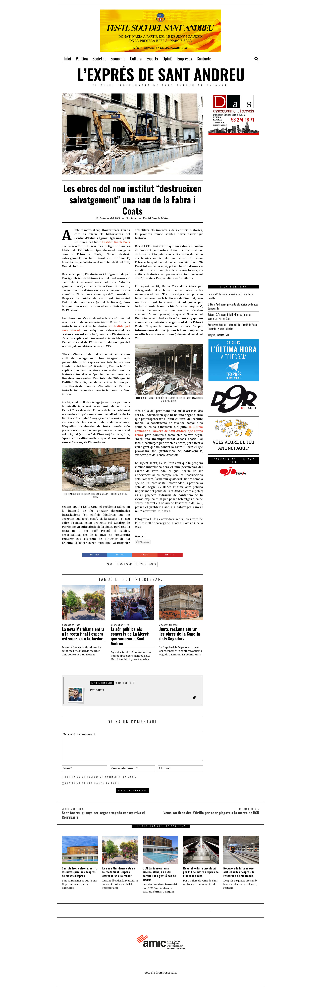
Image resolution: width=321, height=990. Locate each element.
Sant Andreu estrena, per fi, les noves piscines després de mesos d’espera (79, 872)
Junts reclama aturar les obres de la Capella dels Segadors (179, 634)
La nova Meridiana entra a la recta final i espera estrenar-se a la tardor (83, 634)
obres (152, 564)
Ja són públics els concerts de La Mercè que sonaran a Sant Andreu (130, 636)
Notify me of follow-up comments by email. (101, 776)
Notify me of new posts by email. (93, 783)
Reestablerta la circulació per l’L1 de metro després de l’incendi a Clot (201, 872)
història (141, 564)
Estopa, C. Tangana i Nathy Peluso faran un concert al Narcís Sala (229, 317)
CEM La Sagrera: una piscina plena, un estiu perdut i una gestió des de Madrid (159, 874)
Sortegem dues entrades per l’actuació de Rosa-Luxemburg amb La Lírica (233, 327)
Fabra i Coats (125, 564)
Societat (131, 218)
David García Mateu (156, 218)
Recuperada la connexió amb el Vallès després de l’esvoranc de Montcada (238, 872)
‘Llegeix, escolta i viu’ (218, 335)
